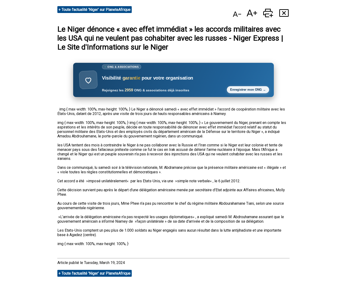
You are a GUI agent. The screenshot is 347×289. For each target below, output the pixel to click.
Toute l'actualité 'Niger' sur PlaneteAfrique (96, 9)
